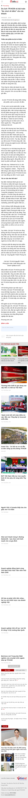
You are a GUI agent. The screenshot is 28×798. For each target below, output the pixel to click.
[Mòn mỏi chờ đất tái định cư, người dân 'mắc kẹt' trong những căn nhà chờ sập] (7, 757)
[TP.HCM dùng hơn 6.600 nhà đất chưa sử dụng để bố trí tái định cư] (7, 767)
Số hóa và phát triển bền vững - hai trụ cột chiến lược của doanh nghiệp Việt (13, 600)
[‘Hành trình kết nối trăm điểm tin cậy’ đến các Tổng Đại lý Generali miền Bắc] (14, 404)
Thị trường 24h (6, 390)
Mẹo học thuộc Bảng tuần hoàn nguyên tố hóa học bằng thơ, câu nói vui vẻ (13, 691)
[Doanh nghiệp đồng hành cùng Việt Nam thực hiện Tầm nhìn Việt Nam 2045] (14, 557)
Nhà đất (3, 451)
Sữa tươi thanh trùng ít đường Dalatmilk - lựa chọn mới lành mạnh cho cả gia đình (12, 539)
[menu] (2, 1)
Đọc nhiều (7, 670)
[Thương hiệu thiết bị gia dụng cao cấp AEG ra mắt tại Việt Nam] (14, 374)
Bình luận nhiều (20, 670)
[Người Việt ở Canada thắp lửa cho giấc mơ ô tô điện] (14, 496)
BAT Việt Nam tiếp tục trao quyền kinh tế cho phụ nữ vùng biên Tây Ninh (13, 478)
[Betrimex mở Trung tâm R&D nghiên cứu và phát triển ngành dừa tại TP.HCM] (14, 645)
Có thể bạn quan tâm (10, 344)
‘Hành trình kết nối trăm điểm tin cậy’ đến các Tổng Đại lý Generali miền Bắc (13, 417)
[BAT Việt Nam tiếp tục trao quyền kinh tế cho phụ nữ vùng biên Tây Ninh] (14, 464)
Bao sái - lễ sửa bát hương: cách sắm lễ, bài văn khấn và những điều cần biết (13, 713)
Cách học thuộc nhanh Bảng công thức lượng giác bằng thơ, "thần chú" (13, 679)
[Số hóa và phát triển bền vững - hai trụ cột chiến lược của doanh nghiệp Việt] (14, 587)
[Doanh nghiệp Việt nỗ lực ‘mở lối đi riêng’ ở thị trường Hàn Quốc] (14, 617)
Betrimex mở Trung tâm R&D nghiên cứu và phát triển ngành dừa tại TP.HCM (12, 658)
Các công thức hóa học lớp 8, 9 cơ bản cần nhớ (13, 707)
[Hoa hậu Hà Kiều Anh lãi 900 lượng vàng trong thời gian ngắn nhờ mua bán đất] (14, 737)
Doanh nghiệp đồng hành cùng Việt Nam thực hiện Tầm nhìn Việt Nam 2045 (13, 570)
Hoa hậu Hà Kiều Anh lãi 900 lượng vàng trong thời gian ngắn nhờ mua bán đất (13, 749)
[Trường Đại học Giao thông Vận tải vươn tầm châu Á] (9, 351)
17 (17, 680)
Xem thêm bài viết (14, 666)
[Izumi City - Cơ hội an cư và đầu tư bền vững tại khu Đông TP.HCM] (14, 435)
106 (3, 709)
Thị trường (6, 5)
